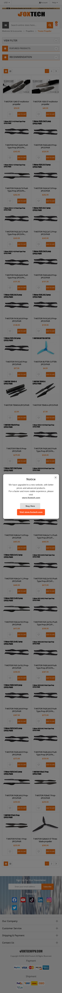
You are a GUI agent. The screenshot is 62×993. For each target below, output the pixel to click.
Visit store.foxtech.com (31, 512)
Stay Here (30, 506)
